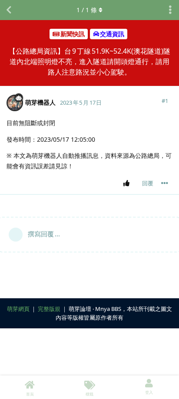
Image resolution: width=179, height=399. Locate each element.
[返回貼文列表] (8, 10)
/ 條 (86, 10)
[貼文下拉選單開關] (164, 183)
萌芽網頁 (18, 309)
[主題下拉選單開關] (170, 10)
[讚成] (128, 183)
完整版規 (49, 309)
